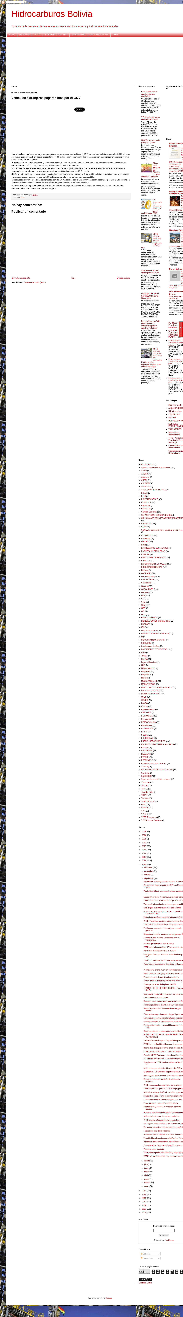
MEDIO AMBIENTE (149, 681)
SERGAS (145, 773)
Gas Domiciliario (148, 576)
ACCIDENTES (147, 464)
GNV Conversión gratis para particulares (150, 141)
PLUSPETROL (147, 729)
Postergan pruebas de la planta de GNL (160, 984)
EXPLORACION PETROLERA (154, 564)
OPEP (144, 697)
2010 (144, 1202)
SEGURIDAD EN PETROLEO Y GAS (157, 770)
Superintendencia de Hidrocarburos (155, 779)
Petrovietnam (146, 725)
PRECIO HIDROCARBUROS (153, 741)
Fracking (144, 570)
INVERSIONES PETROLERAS (154, 649)
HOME (12, 34)
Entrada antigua (123, 278)
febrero (147, 1183)
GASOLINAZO (147, 589)
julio (146, 1164)
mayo (146, 1172)
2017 (144, 853)
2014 (144, 864)
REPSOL (145, 757)
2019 (144, 846)
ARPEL (144, 480)
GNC (143, 599)
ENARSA (145, 554)
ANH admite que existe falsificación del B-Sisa (163, 1068)
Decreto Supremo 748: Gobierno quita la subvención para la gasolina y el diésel (150, 324)
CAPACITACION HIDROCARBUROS (156, 515)
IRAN (143, 653)
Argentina (145, 477)
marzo (147, 1179)
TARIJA (144, 789)
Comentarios (147, 1258)
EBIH (143, 545)
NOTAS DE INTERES (150, 694)
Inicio (73, 278)
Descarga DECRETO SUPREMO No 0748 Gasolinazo (150, 296)
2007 (144, 1212)
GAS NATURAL (79, 34)
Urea (143, 805)
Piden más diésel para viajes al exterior (160, 951)
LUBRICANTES (147, 668)
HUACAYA (145, 624)
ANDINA (144, 474)
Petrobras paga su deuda (154, 1149)
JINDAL (144, 656)
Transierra (145, 798)
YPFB (115, 34)
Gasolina (145, 586)
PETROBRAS (147, 716)
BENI (143, 496)
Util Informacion (174, 411)
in (142, 637)
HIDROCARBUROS (149, 618)
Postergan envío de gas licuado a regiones (161, 977)
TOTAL (144, 795)
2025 (144, 832)
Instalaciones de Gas (150, 646)
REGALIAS (146, 754)
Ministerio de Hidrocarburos (174, 433)
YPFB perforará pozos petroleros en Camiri (150, 118)
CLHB (143, 527)
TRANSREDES (174, 429)
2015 (144, 861)
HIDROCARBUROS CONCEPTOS (155, 621)
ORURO (144, 700)
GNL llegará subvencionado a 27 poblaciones (162, 908)
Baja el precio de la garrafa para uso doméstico (149, 94)
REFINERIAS (147, 751)
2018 (144, 850)
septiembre (149, 878)
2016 (144, 857)
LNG (143, 665)
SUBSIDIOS (146, 776)
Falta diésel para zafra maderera (157, 1131)
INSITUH (172, 418)
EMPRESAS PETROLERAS (153, 551)
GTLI (143, 614)
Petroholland (146, 719)
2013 (144, 1191)
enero (146, 1186)
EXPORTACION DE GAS (56, 34)
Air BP (144, 471)
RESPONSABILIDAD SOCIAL (153, 763)
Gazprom (145, 592)
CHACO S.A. (146, 524)
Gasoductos (146, 583)
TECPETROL (146, 792)
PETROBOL (146, 713)
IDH (142, 627)
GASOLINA (24, 34)
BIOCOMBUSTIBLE (149, 499)
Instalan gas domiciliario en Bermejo (159, 944)
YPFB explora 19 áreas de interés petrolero (161, 1120)
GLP (143, 595)
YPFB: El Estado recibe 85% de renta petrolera (163, 960)
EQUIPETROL (174, 414)
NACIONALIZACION (99, 34)
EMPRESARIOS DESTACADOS (154, 548)
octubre (147, 875)
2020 (144, 842)
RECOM (144, 747)
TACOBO (145, 785)
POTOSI (144, 732)
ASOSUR (145, 487)
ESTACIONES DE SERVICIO (153, 558)
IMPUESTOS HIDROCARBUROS (155, 633)
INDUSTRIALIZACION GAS (152, 640)
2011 (144, 1198)
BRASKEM (146, 505)
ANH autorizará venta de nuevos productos (161, 1116)
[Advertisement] (97, 61)
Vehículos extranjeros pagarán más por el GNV (163, 917)
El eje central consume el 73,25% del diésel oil (163, 1051)
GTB (143, 608)
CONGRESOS (147, 535)
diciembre (148, 867)
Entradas (146, 1254)
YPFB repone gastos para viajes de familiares (163, 1085)
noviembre (148, 871)
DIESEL (37, 34)
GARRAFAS (146, 573)
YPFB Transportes (149, 817)
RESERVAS (146, 760)
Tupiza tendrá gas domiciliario (156, 997)
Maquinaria (145, 671)
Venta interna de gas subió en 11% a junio (161, 1103)
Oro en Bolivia (175, 269)
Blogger (109, 1298)
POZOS (144, 735)
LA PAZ (144, 659)
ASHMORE (146, 483)
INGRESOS (146, 643)
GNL (143, 602)
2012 (144, 1194)
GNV (22, 197)
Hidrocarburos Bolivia (51, 14)
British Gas (146, 509)
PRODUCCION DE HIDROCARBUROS (157, 744)
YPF (143, 811)
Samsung (145, 767)
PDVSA (144, 706)
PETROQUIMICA (148, 722)
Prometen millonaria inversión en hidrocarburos (163, 970)
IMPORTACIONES (149, 630)
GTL (143, 611)
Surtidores (145, 782)
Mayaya (144, 678)
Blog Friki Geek (174, 405)
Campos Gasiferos (149, 512)
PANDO (144, 703)
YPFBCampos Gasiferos (151, 820)
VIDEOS (144, 808)
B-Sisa (144, 493)
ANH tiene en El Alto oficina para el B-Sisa (150, 272)
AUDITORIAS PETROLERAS (153, 490)
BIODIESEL (146, 502)
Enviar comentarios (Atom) (34, 282)
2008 (144, 1209)
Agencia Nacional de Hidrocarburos (155, 467)
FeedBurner (169, 1240)
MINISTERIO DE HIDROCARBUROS (156, 687)
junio (146, 1168)
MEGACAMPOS (148, 684)
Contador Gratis (145, 1283)
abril (146, 1175)
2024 (144, 835)
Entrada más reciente (21, 278)
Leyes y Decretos (148, 662)
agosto (147, 1161)
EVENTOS (145, 561)
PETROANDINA (148, 709)
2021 (144, 839)
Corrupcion (145, 538)
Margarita (145, 675)
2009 (144, 1205)
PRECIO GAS (147, 738)
